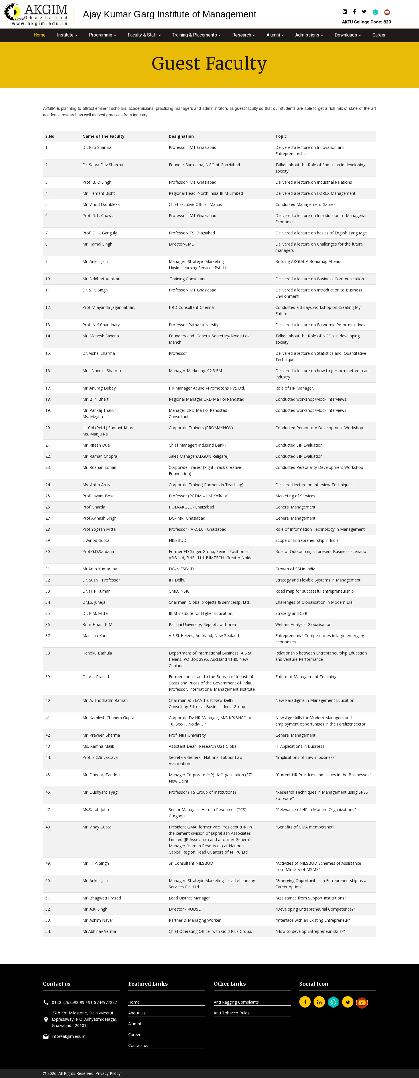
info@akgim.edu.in (69, 1036)
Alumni (273, 35)
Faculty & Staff (142, 35)
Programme (100, 35)
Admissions (307, 35)
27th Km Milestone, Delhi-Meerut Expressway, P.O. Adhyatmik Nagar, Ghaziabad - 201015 (84, 1019)
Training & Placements (194, 35)
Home (40, 35)
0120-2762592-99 (68, 1002)
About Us (136, 1013)
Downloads (346, 35)
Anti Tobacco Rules (231, 1013)
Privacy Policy (108, 1073)
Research (241, 35)
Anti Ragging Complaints (236, 1002)
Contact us (138, 1045)
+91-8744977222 (101, 1002)
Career (379, 35)
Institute (65, 35)
